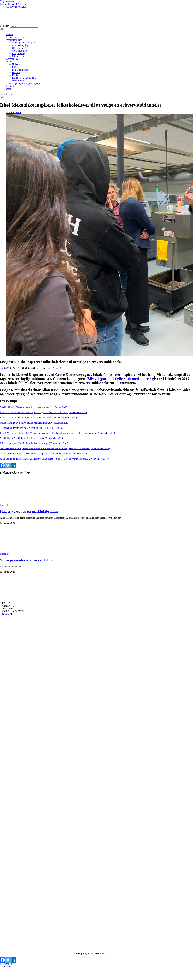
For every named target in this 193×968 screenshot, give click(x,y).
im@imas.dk (21, 6)
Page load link (7, 964)
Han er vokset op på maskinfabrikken (29, 511)
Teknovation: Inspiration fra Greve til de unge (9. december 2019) (31, 428)
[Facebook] (2, 465)
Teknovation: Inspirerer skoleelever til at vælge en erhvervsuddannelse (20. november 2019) (43, 453)
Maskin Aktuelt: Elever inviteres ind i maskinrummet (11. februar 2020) (34, 407)
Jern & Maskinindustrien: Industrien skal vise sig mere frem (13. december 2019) (38, 417)
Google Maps (8, 614)
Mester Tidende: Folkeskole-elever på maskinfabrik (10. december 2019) (34, 422)
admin (3, 368)
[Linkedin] (13, 465)
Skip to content (7, 1)
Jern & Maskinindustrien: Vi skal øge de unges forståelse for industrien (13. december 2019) (43, 412)
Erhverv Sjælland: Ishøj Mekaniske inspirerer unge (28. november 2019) (34, 443)
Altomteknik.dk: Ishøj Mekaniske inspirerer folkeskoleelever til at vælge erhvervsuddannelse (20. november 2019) (54, 458)
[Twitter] (8, 465)
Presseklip (57, 368)
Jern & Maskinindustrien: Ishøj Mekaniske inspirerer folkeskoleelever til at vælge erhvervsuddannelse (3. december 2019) (57, 433)
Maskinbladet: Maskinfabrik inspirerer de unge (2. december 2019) (31, 438)
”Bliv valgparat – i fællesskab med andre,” (118, 379)
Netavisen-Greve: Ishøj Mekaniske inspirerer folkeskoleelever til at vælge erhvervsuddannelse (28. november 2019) (55, 448)
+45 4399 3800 (7, 6)
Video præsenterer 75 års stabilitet (27, 560)
